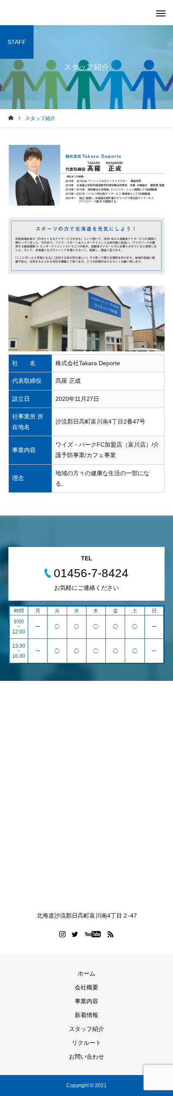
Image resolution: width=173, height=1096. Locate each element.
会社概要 (86, 987)
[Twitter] (75, 934)
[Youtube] (93, 934)
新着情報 (86, 1015)
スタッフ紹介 (86, 1028)
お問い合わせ (86, 1056)
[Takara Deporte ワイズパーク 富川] (86, 799)
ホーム (86, 973)
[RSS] (111, 934)
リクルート (86, 1042)
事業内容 (86, 1001)
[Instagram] (62, 934)
